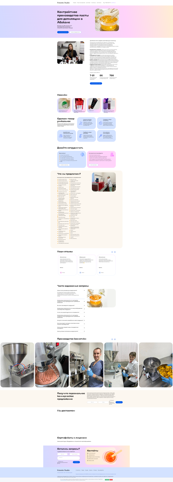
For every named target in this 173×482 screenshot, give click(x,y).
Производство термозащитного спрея (63, 194)
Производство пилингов (75, 186)
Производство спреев (74, 188)
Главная (74, 2)
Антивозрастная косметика (62, 238)
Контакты (99, 2)
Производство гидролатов (73, 191)
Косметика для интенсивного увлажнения (61, 199)
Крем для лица (73, 179)
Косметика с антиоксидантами (62, 202)
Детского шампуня (74, 199)
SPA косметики (73, 238)
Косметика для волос (74, 189)
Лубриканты (73, 231)
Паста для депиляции (74, 234)
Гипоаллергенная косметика (61, 232)
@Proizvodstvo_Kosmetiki (93, 458)
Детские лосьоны (61, 195)
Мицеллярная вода (62, 188)
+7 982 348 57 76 (108, 2)
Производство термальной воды (62, 215)
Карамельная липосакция (75, 207)
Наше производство (81, 2)
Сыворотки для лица (62, 191)
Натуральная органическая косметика (63, 213)
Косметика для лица (62, 179)
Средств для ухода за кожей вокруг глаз (62, 208)
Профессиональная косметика (74, 181)
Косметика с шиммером (75, 223)
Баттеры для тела (74, 221)
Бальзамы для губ (62, 239)
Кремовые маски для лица (63, 223)
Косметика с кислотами (75, 210)
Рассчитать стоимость (63, 32)
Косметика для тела (62, 180)
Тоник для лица (61, 225)
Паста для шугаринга (74, 235)
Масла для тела (73, 220)
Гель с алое (72, 216)
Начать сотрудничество (75, 32)
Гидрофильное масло (74, 202)
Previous (112, 252)
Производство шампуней (63, 243)
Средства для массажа (75, 201)
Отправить (119, 402)
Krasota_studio (91, 460)
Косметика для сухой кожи (75, 203)
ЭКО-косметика (73, 194)
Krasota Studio (63, 3)
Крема (71, 230)
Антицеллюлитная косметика (74, 225)
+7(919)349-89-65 (91, 455)
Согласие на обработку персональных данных (112, 402)
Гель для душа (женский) (63, 182)
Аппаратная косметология (61, 241)
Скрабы (71, 237)
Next (115, 252)
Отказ (111, 479)
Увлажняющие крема (62, 203)
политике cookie (63, 480)
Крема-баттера (61, 217)
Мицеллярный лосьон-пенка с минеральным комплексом (74, 228)
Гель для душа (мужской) (63, 183)
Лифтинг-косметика (74, 211)
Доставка (88, 2)
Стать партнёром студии (96, 83)
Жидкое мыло (61, 187)
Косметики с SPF (73, 215)
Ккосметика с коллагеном (63, 233)
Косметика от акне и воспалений (74, 219)
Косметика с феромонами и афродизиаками (75, 213)
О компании (93, 2)
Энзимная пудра (73, 208)
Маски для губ (61, 196)
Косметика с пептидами (75, 193)
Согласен (107, 479)
